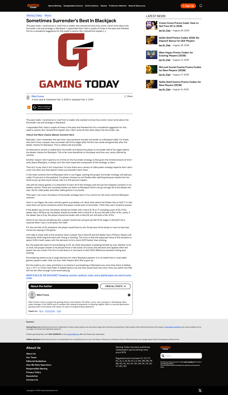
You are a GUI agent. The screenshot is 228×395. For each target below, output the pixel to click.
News (48, 15)
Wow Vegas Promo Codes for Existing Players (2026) (176, 54)
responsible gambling (172, 327)
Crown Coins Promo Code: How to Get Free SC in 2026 (179, 24)
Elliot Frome (38, 96)
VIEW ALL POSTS (114, 286)
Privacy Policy (33, 372)
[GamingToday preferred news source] (42, 107)
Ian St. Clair (165, 30)
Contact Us (32, 380)
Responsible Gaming (37, 368)
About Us (31, 353)
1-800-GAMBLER (188, 362)
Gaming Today (34, 15)
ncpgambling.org (73, 334)
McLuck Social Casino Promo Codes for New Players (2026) (180, 69)
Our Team (31, 357)
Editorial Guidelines (36, 361)
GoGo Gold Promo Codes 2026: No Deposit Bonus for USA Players (179, 39)
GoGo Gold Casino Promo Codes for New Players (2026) (180, 83)
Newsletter (32, 376)
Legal (59, 311)
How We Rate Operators (38, 365)
